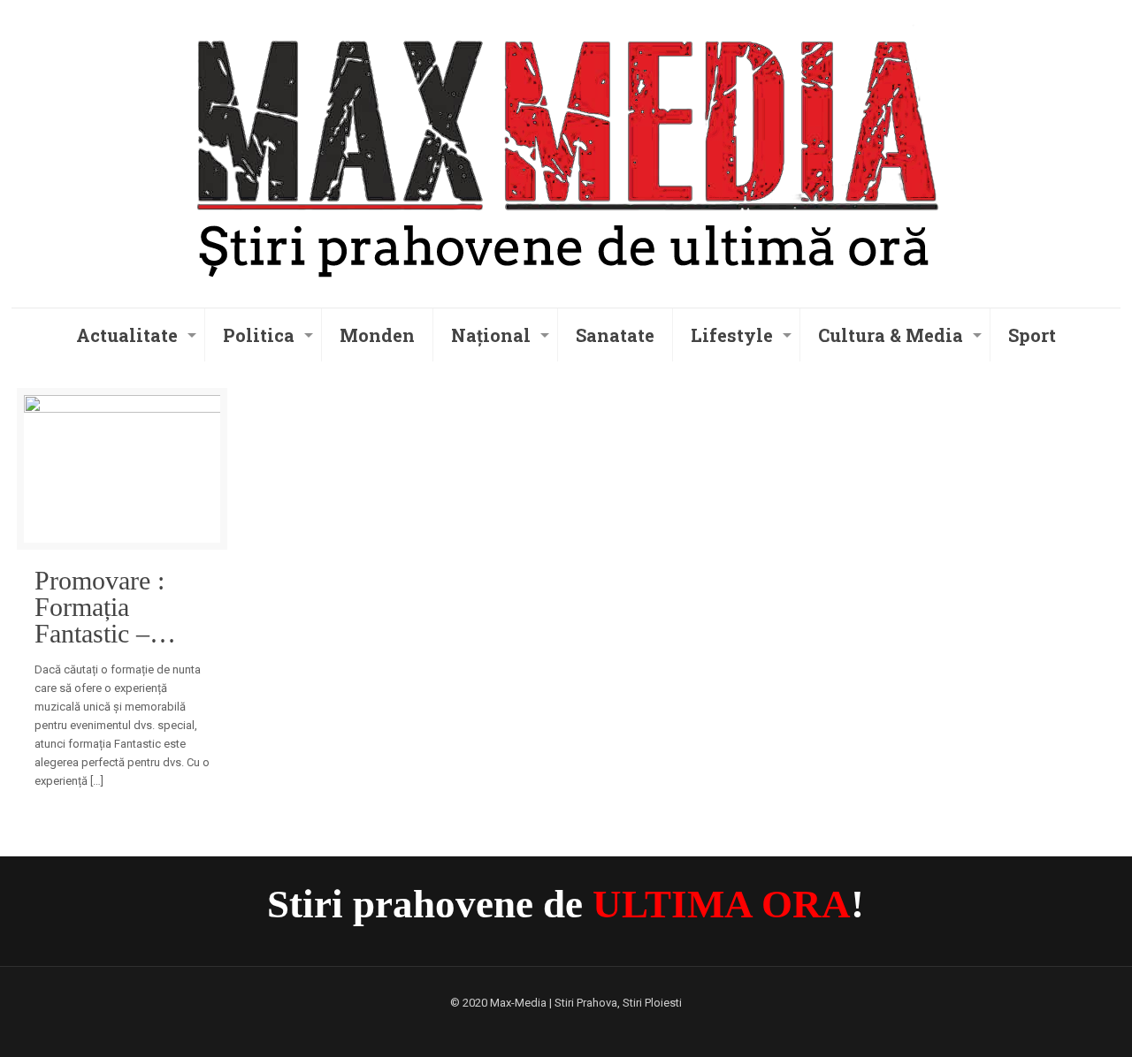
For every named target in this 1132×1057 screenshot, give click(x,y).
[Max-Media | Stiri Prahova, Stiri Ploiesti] (566, 151)
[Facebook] (565, 1027)
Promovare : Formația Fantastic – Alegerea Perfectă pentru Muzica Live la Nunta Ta (114, 607)
